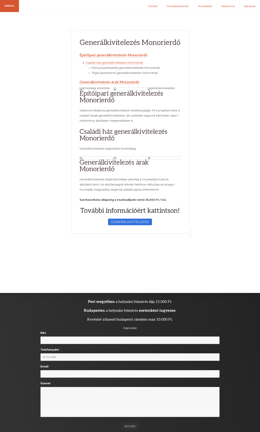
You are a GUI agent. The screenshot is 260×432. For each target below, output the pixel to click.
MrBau (9, 6)
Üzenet (45, 383)
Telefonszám (50, 349)
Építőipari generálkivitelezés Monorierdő (113, 55)
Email (45, 366)
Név (43, 333)
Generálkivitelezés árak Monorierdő (109, 82)
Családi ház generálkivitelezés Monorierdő (114, 62)
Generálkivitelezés (130, 222)
